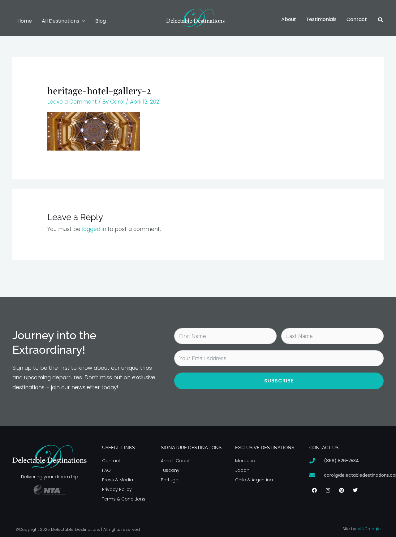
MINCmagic (369, 529)
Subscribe (279, 380)
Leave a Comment (72, 101)
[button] (82, 21)
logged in (94, 229)
